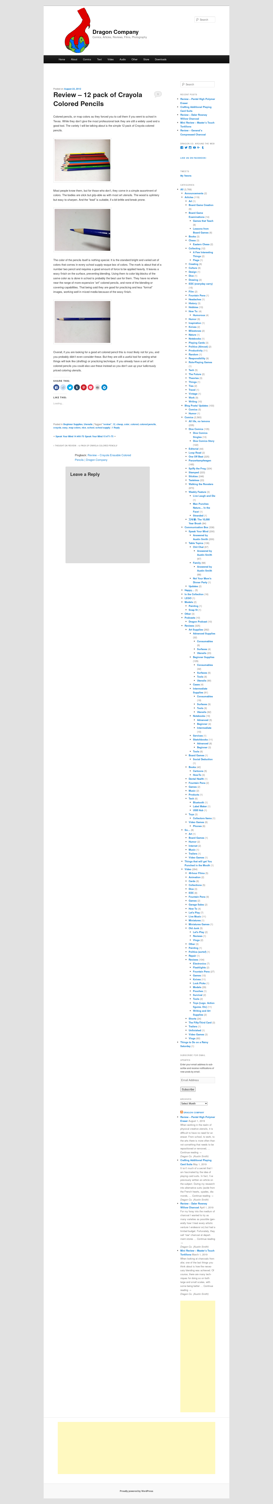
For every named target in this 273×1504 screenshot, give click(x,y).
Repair (192, 955)
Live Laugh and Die (204, 495)
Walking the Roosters (201, 484)
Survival (197, 995)
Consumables (205, 641)
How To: (193, 311)
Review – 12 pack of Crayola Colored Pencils (97, 98)
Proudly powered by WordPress (136, 1491)
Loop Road (195, 452)
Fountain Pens (197, 295)
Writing (193, 401)
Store (146, 59)
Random (193, 354)
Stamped (194, 472)
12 (114, 424)
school (90, 427)
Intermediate (204, 727)
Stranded (198, 515)
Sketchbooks (200, 739)
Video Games (196, 822)
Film (191, 291)
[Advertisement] (197, 1356)
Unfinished (195, 1030)
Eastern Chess (201, 244)
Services (198, 735)
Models (189, 602)
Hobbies (193, 307)
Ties (191, 386)
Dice (191, 275)
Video (111, 59)
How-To (197, 775)
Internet (193, 845)
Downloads (161, 59)
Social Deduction (203, 759)
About (74, 59)
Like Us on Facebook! (193, 158)
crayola (57, 427)
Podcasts (190, 617)
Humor (192, 319)
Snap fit (193, 610)
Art (190, 201)
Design (193, 271)
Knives (192, 327)
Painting (193, 606)
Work (192, 397)
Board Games (196, 755)
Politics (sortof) (197, 951)
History (193, 303)
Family (197, 562)
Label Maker (200, 806)
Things (193, 382)
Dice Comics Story (203, 441)
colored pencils (148, 424)
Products (194, 794)
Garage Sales (196, 904)
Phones (197, 826)
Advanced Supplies (204, 633)
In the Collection (194, 594)
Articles (189, 197)
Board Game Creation (201, 205)
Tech (191, 370)
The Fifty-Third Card (200, 1022)
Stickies (193, 476)
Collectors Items (202, 818)
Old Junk (194, 928)
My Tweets (185, 175)
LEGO (188, 598)
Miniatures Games (199, 924)
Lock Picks (199, 983)
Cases (196, 684)
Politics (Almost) (198, 346)
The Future (195, 374)
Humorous (199, 315)
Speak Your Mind (198, 531)
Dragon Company (115, 32)
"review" (107, 424)
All (181, 189)
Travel (192, 389)
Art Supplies (196, 629)
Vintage (193, 393)
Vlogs (196, 940)
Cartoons (198, 771)
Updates (193, 586)
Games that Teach (203, 221)
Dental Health (196, 778)
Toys (191, 814)
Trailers (193, 853)
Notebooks (195, 338)
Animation (195, 877)
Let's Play (194, 912)
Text (99, 59)
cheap (119, 424)
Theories (194, 378)
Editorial (194, 448)
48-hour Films (197, 873)
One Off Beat (196, 456)
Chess (192, 240)
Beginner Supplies (73, 424)
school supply (102, 427)
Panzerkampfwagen (200, 460)
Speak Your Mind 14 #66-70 (70, 436)
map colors (75, 427)
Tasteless (194, 480)
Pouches (198, 991)
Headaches (195, 299)
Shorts (192, 1018)
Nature (192, 334)
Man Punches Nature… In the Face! (201, 507)
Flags (196, 260)
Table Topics (196, 543)
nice (84, 427)
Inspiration (195, 323)
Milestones (195, 330)
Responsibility (197, 358)
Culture (193, 268)
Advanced (202, 720)
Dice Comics (196, 429)
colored (135, 424)
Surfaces (202, 649)
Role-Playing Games (200, 362)
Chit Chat (198, 547)
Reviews (189, 625)
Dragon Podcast (198, 621)
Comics (87, 59)
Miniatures (195, 920)
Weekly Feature (197, 492)
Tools (200, 676)
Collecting (194, 248)
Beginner (202, 724)
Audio (123, 59)
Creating (193, 264)
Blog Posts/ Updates (196, 405)
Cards (192, 881)
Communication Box (196, 527)
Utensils (88, 424)
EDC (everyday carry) (201, 283)
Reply (116, 427)
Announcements (194, 193)
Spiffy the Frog (197, 468)
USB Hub (198, 810)
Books (192, 236)
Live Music (195, 916)
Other (134, 59)
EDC (191, 893)
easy (65, 427)
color (126, 424)
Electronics (199, 963)
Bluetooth (198, 802)
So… (187, 830)
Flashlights (199, 967)
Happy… (189, 590)
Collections (195, 885)
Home (62, 59)
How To (193, 908)
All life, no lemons (199, 421)
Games (193, 786)
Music (192, 790)
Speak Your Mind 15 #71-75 (99, 436)
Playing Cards (197, 342)
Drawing (193, 279)
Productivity (196, 350)
